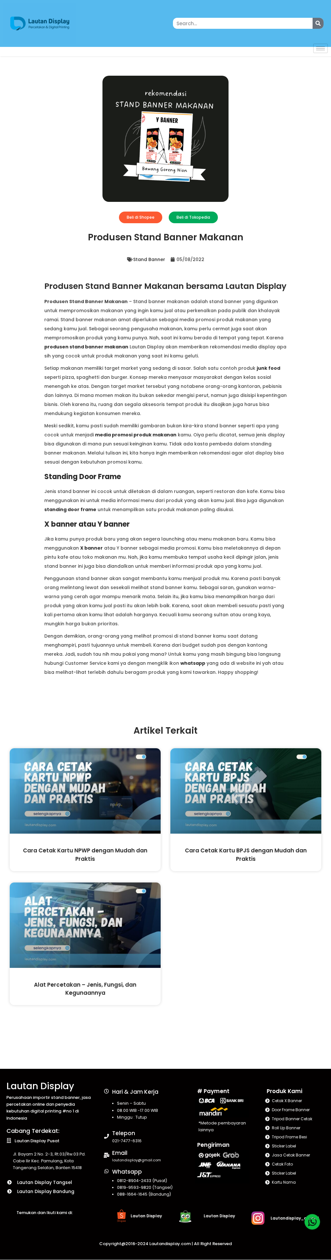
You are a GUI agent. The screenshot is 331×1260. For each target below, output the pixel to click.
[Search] (318, 23)
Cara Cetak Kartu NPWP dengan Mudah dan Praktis (85, 854)
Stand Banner (149, 259)
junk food (268, 368)
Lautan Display (40, 1086)
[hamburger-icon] (320, 48)
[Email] (106, 1155)
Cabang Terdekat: (32, 1131)
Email (119, 1153)
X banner (91, 548)
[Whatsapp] (106, 1171)
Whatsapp (127, 1172)
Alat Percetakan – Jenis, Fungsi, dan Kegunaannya (85, 989)
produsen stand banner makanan (86, 347)
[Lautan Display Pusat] (8, 1140)
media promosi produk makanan (135, 435)
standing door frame (70, 509)
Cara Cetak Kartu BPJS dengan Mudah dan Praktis (246, 854)
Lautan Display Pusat (37, 1141)
